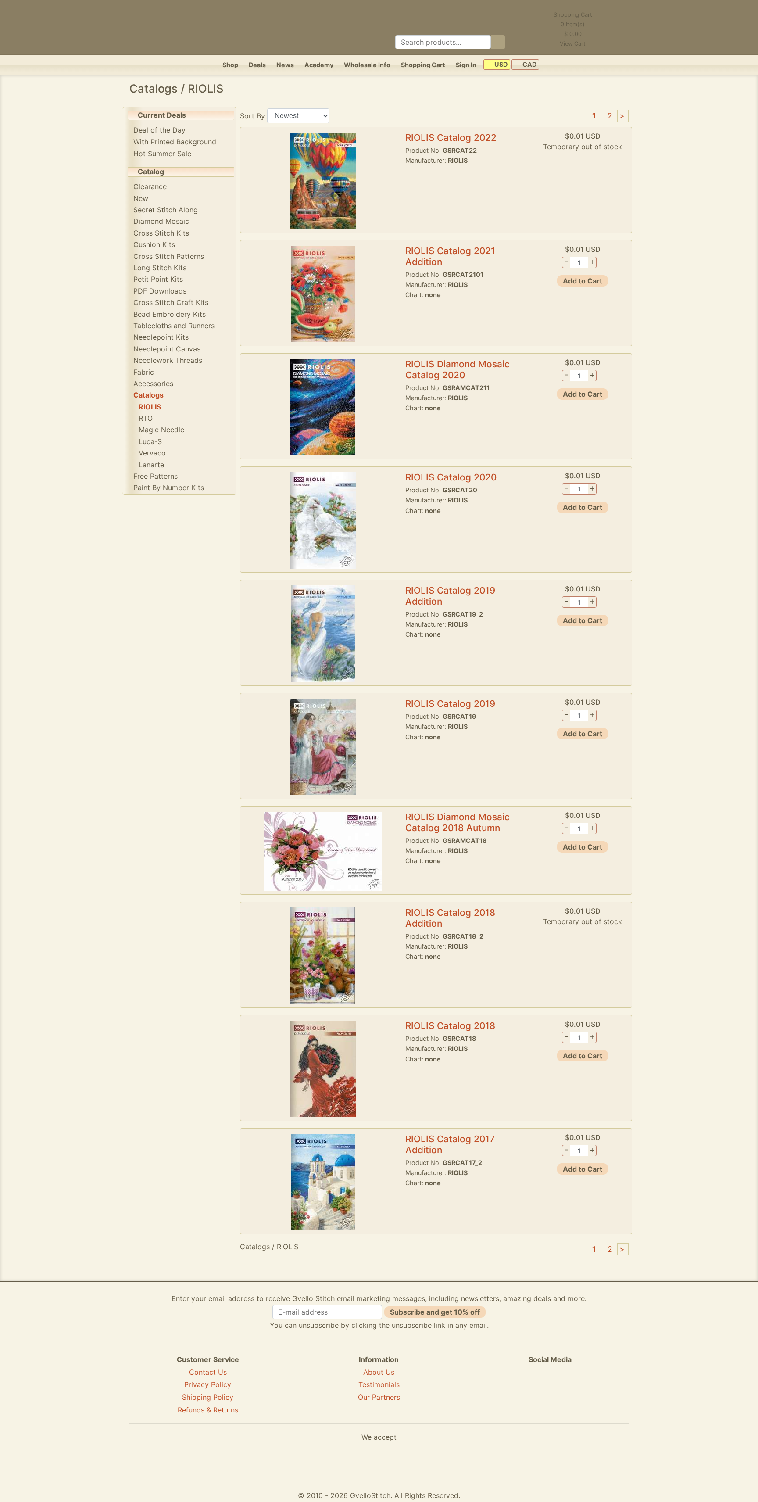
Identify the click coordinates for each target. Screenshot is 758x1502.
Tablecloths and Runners (174, 325)
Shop (230, 64)
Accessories (153, 383)
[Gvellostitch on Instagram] (580, 1391)
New (140, 198)
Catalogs (148, 395)
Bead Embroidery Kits (169, 314)
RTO (146, 418)
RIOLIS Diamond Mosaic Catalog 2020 (457, 369)
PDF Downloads (159, 291)
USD (500, 64)
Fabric (143, 372)
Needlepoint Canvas (166, 348)
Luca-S (150, 441)
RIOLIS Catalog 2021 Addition (450, 256)
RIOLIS (150, 406)
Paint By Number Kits (168, 487)
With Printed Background (174, 141)
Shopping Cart (423, 64)
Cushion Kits (154, 244)
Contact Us (208, 1372)
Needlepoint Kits (161, 337)
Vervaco (152, 452)
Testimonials (379, 1384)
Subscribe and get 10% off (435, 1312)
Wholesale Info (367, 64)
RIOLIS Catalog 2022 (451, 137)
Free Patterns (155, 476)
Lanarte (151, 464)
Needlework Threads (167, 360)
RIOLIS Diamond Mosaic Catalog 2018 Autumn (457, 822)
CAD (528, 64)
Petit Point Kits (158, 279)
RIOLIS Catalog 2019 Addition (450, 596)
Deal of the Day (159, 129)
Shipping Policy (207, 1397)
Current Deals (162, 115)
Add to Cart (582, 280)
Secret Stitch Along (165, 209)
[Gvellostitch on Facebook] (520, 1391)
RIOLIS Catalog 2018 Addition (450, 918)
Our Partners (379, 1397)
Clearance (150, 186)
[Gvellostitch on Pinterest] (550, 1391)
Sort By (252, 115)
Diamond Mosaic (161, 221)
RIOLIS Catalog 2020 (451, 477)
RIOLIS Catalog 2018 (450, 1025)
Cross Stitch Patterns (168, 256)
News (285, 64)
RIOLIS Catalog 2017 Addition (450, 1144)
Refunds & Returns (208, 1409)
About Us (378, 1372)
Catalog (151, 171)
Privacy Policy (207, 1384)
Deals (257, 64)
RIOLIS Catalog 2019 (450, 703)
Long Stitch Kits (159, 267)
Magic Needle (161, 429)
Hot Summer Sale (162, 153)
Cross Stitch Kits (161, 233)
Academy (318, 64)
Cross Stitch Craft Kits (170, 302)
